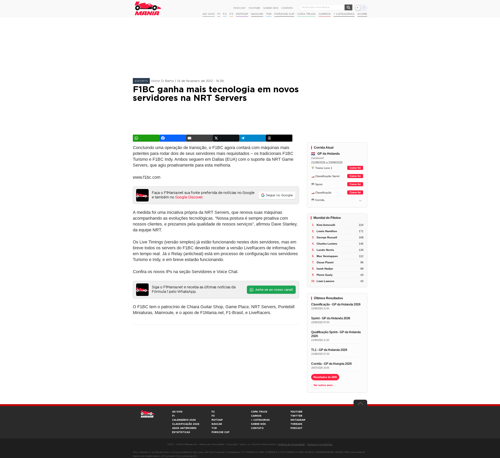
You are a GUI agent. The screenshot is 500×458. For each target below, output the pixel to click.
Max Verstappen (327, 256)
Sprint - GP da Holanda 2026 (330, 318)
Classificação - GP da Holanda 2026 (335, 304)
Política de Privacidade (291, 444)
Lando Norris (325, 249)
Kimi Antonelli (326, 224)
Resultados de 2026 (325, 377)
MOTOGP (217, 420)
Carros (325, 14)
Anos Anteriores (184, 428)
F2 (225, 14)
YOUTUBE (296, 412)
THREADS (296, 424)
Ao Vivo (209, 14)
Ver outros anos (323, 385)
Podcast (240, 8)
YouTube (254, 8)
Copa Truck (306, 14)
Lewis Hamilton (327, 231)
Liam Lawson (325, 281)
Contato (287, 8)
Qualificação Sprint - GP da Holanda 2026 (336, 334)
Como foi (355, 167)
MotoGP (242, 14)
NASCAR (257, 14)
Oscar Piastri (325, 262)
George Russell (327, 237)
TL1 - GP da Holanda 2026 (329, 349)
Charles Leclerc (327, 243)
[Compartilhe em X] (226, 138)
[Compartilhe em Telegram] (252, 138)
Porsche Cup (284, 14)
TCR (268, 14)
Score (362, 14)
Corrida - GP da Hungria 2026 (331, 363)
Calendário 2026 (184, 420)
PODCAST (296, 428)
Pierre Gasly (325, 274)
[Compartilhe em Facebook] (172, 138)
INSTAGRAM (297, 420)
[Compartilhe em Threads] (279, 138)
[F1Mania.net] (148, 8)
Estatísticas (181, 432)
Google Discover (188, 197)
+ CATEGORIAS (344, 14)
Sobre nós (270, 8)
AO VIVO (177, 412)
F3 (231, 14)
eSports (141, 81)
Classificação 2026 (185, 424)
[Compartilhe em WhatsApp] (146, 138)
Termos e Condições (320, 444)
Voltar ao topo (360, 404)
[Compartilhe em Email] (199, 138)
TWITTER (296, 416)
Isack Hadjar (325, 268)
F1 (219, 14)
